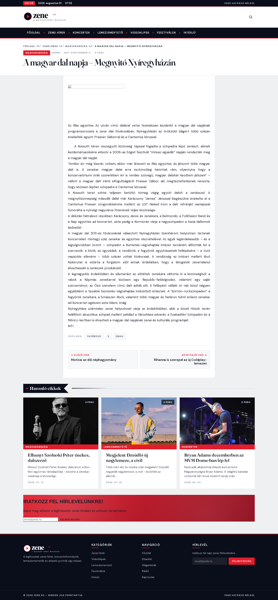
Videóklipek (99, 559)
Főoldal (33, 32)
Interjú (190, 32)
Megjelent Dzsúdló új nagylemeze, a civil (127, 457)
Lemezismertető (110, 32)
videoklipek (139, 32)
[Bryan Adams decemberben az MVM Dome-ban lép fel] (217, 420)
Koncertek (81, 32)
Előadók (147, 559)
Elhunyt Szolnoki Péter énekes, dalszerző (58, 457)
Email (120, 336)
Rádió (145, 571)
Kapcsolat (148, 577)
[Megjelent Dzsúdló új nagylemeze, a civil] (138, 420)
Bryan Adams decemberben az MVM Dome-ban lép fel (214, 457)
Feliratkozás (70, 519)
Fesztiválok (166, 32)
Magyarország (76, 46)
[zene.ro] (47, 16)
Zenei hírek (56, 32)
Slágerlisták (149, 565)
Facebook (94, 336)
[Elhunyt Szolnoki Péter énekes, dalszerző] (60, 420)
